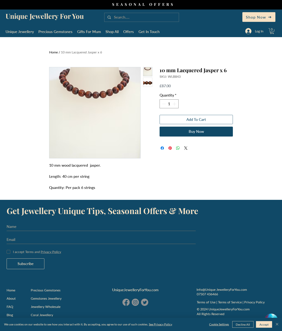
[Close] (277, 324)
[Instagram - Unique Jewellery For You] (135, 302)
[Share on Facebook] (162, 148)
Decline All (243, 324)
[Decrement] (163, 104)
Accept (264, 324)
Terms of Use (206, 302)
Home (53, 52)
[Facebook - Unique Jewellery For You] (126, 302)
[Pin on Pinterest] (170, 148)
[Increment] (175, 104)
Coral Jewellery (42, 315)
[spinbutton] (169, 104)
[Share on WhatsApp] (177, 148)
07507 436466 (207, 294)
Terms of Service (230, 302)
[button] (272, 31)
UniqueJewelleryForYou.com (135, 289)
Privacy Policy (254, 302)
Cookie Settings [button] (219, 324)
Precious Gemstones (45, 290)
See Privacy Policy (160, 324)
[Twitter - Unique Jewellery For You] (144, 302)
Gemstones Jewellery (46, 298)
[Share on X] (185, 148)
